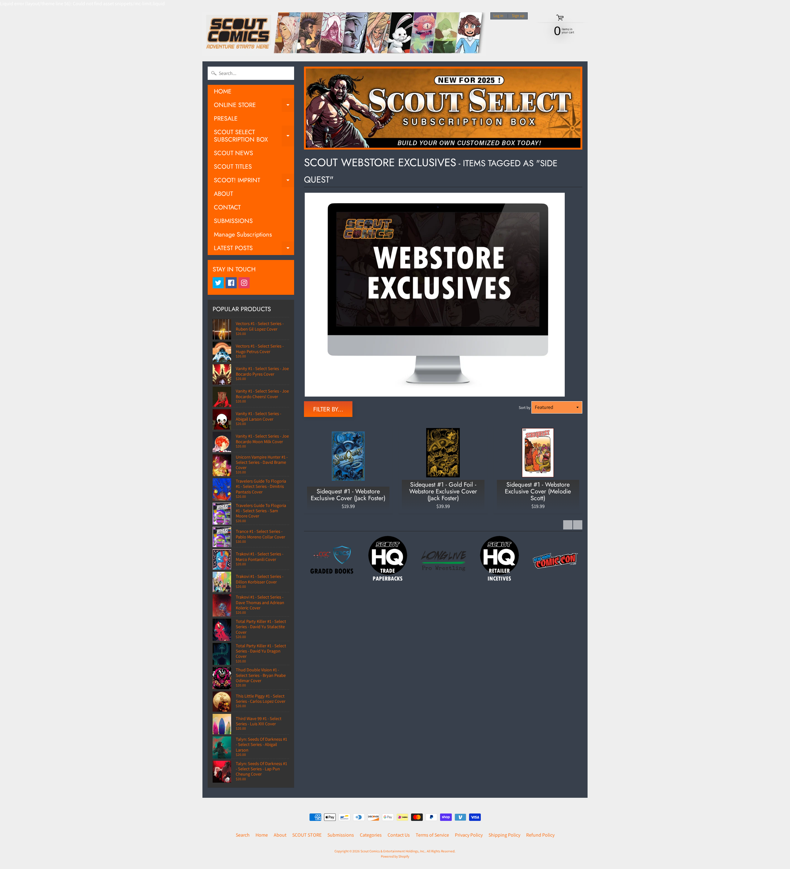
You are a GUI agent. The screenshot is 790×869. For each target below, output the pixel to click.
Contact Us (399, 835)
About (280, 835)
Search (243, 835)
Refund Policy (540, 835)
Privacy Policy (469, 835)
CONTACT (227, 207)
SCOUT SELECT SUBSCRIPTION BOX (254, 136)
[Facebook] (231, 282)
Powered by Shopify (395, 856)
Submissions (340, 835)
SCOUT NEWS (233, 153)
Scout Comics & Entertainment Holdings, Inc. (392, 851)
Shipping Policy (504, 835)
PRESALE (226, 118)
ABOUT (223, 193)
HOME (222, 91)
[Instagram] (244, 282)
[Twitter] (218, 282)
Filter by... (328, 409)
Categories (371, 835)
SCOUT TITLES (233, 166)
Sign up (518, 16)
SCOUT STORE (307, 835)
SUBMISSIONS (233, 220)
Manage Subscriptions (243, 234)
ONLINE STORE (254, 106)
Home (262, 835)
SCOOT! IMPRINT (254, 181)
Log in (498, 16)
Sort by (524, 407)
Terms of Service (432, 835)
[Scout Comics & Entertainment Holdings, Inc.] (344, 34)
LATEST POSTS (254, 249)
